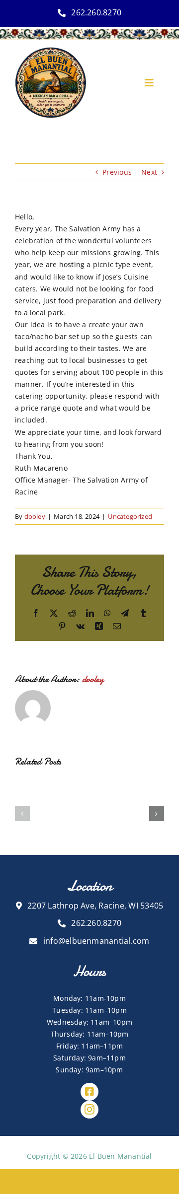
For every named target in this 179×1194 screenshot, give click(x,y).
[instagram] (89, 1110)
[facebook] (89, 1092)
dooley (34, 516)
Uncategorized (130, 516)
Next (149, 172)
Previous (117, 172)
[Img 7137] (51, 50)
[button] (22, 813)
